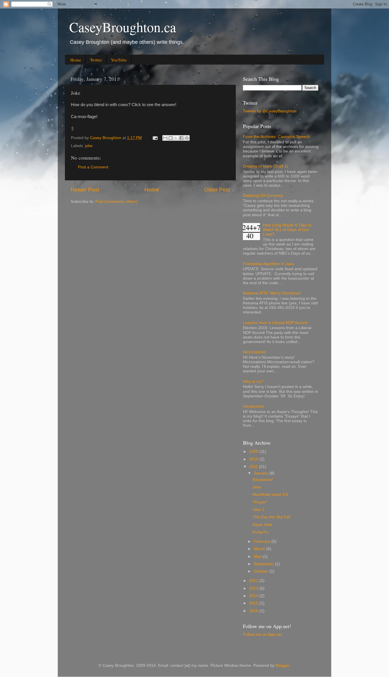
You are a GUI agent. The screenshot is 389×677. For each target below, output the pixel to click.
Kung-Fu (260, 532)
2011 (254, 467)
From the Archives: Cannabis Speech (276, 137)
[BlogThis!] (170, 138)
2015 (254, 603)
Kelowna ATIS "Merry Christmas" (272, 293)
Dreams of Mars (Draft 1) (265, 166)
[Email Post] (155, 138)
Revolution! (263, 480)
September (264, 564)
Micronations (254, 352)
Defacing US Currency (263, 195)
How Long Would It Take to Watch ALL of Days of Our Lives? (287, 229)
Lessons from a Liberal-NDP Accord (275, 323)
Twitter (96, 60)
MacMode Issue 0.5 (270, 494)
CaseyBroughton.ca (122, 27)
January (261, 473)
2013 (254, 588)
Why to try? (253, 381)
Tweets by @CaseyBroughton (269, 111)
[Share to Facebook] (181, 138)
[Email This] (165, 138)
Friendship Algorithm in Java (268, 264)
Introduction (253, 406)
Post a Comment (93, 167)
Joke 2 (259, 509)
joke (89, 146)
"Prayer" (260, 502)
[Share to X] (176, 138)
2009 (254, 451)
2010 (254, 459)
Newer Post (85, 190)
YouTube (119, 60)
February (262, 541)
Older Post (217, 190)
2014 (254, 596)
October (261, 571)
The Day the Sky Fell (271, 517)
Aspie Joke (262, 525)
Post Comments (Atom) (116, 201)
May (258, 556)
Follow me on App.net (262, 634)
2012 (254, 581)
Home (75, 60)
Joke (257, 487)
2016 (254, 611)
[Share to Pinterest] (187, 138)
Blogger (282, 665)
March (260, 549)
